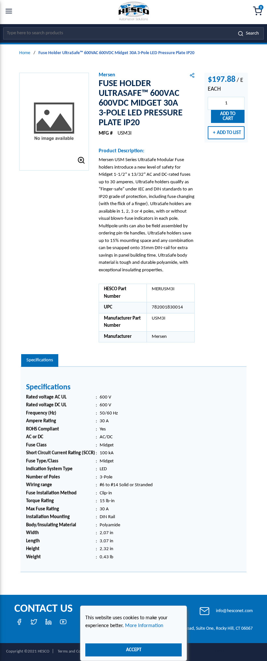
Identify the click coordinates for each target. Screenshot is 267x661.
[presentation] (39, 360)
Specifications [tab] (39, 360)
